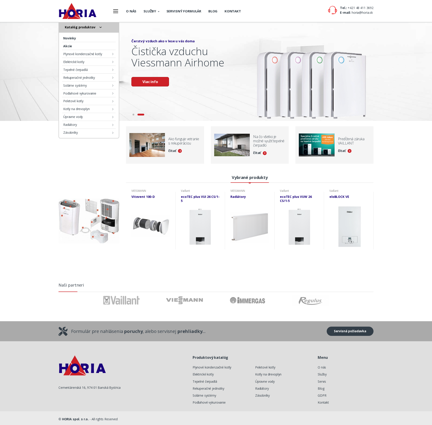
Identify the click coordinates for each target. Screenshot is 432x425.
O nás (131, 11)
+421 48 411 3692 (361, 8)
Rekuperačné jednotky (79, 77)
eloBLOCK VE (339, 197)
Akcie (67, 46)
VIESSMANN (138, 191)
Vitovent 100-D (143, 197)
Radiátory (70, 124)
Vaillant (185, 191)
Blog (212, 11)
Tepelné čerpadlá (75, 70)
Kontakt (233, 11)
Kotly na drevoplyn (76, 109)
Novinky (69, 38)
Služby (150, 11)
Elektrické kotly (73, 62)
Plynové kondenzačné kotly (82, 54)
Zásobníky (70, 132)
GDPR (322, 395)
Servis (322, 381)
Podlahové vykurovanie (79, 93)
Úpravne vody (73, 117)
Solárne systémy (75, 85)
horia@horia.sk (362, 12)
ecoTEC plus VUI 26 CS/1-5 (200, 199)
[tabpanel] (216, 71)
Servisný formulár (183, 11)
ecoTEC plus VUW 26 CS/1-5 (296, 199)
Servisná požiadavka (350, 331)
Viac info (150, 81)
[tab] (250, 178)
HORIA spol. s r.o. (75, 419)
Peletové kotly (73, 101)
